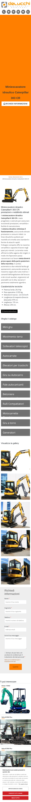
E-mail (6, 626)
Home (10, 177)
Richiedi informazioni (16, 104)
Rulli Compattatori (13, 403)
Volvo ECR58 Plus (7, 717)
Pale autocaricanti (13, 384)
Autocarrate (10, 355)
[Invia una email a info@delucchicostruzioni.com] (8, 11)
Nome (6, 599)
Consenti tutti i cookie (15, 793)
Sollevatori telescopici (15, 346)
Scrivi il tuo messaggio (11, 636)
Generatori (9, 432)
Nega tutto (16, 798)
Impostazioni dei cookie (15, 788)
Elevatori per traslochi (15, 365)
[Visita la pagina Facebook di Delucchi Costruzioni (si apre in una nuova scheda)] (13, 11)
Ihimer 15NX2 (6, 686)
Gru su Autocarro (13, 375)
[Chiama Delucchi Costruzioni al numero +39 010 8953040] (3, 11)
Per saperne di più (23, 784)
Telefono (7, 617)
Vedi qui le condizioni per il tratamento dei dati (12, 660)
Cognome (7, 608)
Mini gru (7, 327)
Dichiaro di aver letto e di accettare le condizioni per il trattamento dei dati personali (14, 655)
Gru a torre (9, 423)
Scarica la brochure (10, 311)
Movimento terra (17, 177)
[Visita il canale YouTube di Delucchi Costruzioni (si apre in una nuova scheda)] (23, 11)
